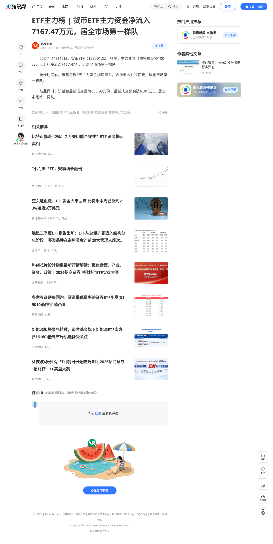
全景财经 (37, 282)
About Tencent (53, 514)
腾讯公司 (95, 531)
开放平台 (92, 514)
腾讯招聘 (117, 514)
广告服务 (105, 514)
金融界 (36, 250)
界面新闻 (37, 314)
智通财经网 (39, 153)
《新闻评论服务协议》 (86, 392)
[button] (230, 35)
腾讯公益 (129, 514)
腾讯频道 (154, 514)
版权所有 (105, 531)
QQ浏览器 (141, 514)
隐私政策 (80, 514)
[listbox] (100, 252)
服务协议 (68, 514)
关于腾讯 (37, 514)
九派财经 (37, 186)
